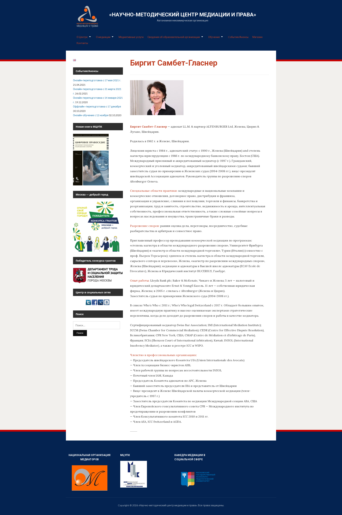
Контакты (82, 43)
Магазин (257, 36)
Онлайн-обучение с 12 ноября (90, 115)
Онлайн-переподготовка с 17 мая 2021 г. (97, 80)
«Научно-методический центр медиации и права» (182, 14)
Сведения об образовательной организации (173, 36)
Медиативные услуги (131, 36)
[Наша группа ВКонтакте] (106, 301)
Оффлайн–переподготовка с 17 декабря (97, 106)
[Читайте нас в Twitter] (88, 301)
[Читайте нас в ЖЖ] (100, 301)
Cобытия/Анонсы (238, 36)
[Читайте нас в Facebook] (94, 301)
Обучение (214, 36)
